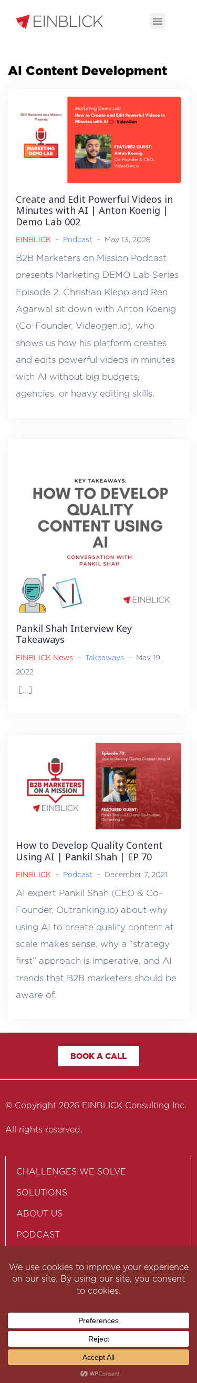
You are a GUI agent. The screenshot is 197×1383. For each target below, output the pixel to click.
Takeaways (104, 657)
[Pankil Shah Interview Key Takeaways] (98, 529)
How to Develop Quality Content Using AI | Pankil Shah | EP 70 (89, 851)
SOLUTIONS (41, 1192)
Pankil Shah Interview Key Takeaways (74, 634)
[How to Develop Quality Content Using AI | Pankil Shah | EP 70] (98, 785)
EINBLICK (33, 239)
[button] (157, 21)
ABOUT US (39, 1213)
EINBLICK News (44, 657)
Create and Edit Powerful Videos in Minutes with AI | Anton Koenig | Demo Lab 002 (94, 210)
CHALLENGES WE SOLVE (71, 1171)
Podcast (77, 239)
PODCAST (38, 1234)
